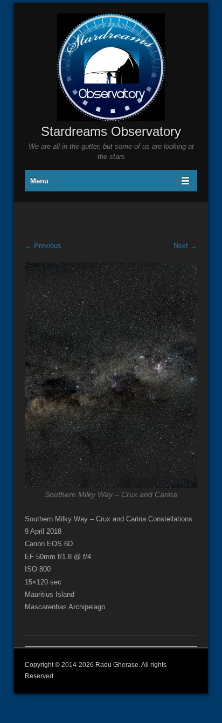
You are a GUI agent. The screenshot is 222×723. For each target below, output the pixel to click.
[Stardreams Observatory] (111, 67)
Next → (185, 246)
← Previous (43, 246)
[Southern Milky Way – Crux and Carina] (111, 375)
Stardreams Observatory (111, 131)
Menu (39, 181)
